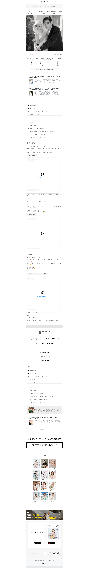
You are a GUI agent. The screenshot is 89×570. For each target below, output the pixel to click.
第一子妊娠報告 (33, 108)
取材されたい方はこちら (51, 560)
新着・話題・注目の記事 (44, 352)
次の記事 (48, 429)
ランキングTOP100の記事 (45, 356)
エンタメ (32, 5)
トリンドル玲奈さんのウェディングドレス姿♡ (39, 134)
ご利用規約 (39, 560)
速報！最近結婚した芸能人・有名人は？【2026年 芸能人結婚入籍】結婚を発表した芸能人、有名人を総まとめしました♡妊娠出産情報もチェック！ (44, 89)
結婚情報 (36, 5)
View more (44, 504)
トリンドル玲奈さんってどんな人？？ (37, 125)
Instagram (58, 65)
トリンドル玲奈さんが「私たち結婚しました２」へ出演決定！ (42, 131)
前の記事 (40, 429)
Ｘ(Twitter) (40, 65)
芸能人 (30, 9)
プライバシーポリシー (44, 560)
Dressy (44, 1)
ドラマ (43, 5)
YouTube (49, 65)
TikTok (31, 65)
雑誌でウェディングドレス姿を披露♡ (37, 128)
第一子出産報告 (33, 105)
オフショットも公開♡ (34, 119)
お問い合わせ (44, 563)
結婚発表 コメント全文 (34, 114)
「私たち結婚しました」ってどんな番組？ (38, 137)
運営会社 (36, 560)
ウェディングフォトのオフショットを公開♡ (38, 111)
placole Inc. (43, 566)
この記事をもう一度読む (44, 360)
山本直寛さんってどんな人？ (35, 122)
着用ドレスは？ (33, 117)
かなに (36, 408)
